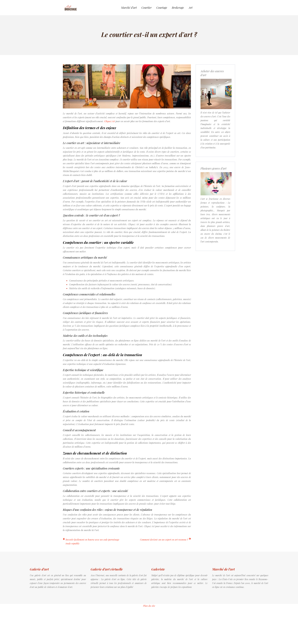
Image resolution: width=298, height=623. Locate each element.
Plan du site (149, 605)
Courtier (146, 7)
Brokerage (178, 7)
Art (190, 7)
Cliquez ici (109, 121)
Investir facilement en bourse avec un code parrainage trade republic (92, 541)
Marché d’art (129, 7)
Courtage (161, 7)
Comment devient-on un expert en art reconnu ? (164, 539)
